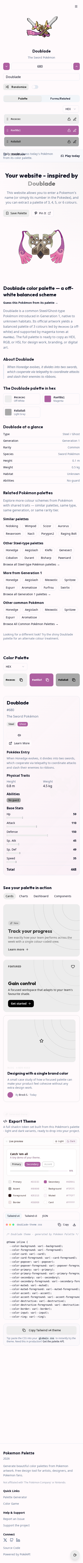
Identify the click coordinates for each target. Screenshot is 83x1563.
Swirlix (65, 587)
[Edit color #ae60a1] (74, 130)
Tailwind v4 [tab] (13, 1216)
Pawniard (64, 558)
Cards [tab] (9, 896)
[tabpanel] (41, 125)
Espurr (10, 587)
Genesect (65, 550)
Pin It (42, 213)
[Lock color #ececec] (69, 119)
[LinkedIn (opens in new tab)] (18, 1540)
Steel (66, 434)
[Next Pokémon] (76, 66)
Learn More (22, 743)
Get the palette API (53, 1341)
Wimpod (30, 526)
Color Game (11, 1503)
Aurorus (63, 526)
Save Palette (18, 213)
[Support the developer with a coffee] (75, 1555)
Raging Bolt (69, 533)
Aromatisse (29, 587)
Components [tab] (62, 896)
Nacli (31, 533)
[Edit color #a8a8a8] (74, 141)
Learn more (16, 949)
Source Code (11, 1548)
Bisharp (46, 558)
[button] (41, 119)
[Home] (4, 154)
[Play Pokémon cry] (19, 735)
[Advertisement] (41, 1400)
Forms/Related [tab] (60, 98)
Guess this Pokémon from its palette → (30, 303)
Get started (19, 1003)
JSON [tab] (45, 1216)
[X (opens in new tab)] (5, 1540)
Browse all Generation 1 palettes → (27, 594)
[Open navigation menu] (76, 6)
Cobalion (12, 558)
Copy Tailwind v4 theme (45, 1330)
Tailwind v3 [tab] (31, 1216)
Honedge (12, 550)
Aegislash (31, 550)
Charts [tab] (23, 896)
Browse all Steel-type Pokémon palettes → (31, 564)
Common (74, 447)
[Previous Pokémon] (6, 66)
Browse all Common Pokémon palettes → (30, 624)
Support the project (16, 1525)
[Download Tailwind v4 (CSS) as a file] (74, 1224)
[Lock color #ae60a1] (69, 130)
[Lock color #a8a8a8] (69, 141)
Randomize (18, 87)
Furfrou (49, 587)
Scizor (47, 526)
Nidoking (12, 526)
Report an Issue (14, 1519)
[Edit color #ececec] (74, 119)
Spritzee (70, 580)
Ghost (76, 434)
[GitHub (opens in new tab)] (12, 1540)
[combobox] (41, 76)
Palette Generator (15, 1497)
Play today (72, 156)
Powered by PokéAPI (16, 1554)
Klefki (48, 550)
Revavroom (13, 533)
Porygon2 (47, 533)
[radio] (59, 1141)
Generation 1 (71, 441)
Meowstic (51, 580)
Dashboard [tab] (41, 896)
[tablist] (41, 98)
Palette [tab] (22, 98)
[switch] (35, 87)
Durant (29, 558)
